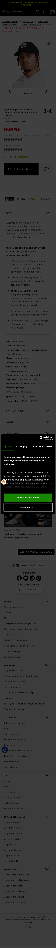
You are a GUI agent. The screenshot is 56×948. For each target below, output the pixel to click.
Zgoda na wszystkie (28, 497)
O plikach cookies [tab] (42, 446)
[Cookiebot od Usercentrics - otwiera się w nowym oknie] (40, 438)
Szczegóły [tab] (21, 446)
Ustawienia (26, 507)
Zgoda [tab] (7, 446)
